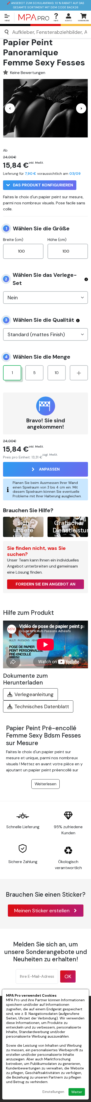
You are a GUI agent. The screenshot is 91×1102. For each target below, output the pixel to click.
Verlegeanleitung (34, 694)
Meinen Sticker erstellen (42, 910)
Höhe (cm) (57, 239)
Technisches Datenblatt (41, 706)
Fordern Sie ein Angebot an (45, 584)
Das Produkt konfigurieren (42, 185)
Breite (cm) (13, 239)
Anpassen (49, 469)
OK (67, 976)
